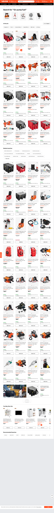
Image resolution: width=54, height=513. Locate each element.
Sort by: (45, 23)
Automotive (7, 6)
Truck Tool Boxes (18, 6)
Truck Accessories (12, 6)
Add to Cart (8, 56)
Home (4, 6)
